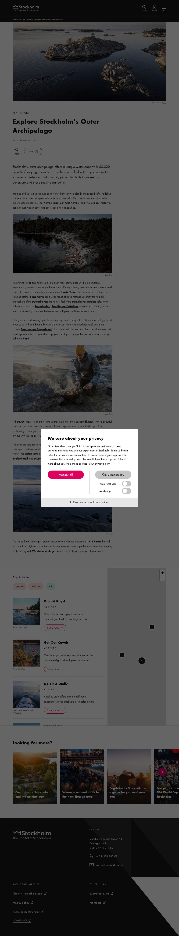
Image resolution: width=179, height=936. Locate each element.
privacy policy (102, 463)
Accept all (66, 474)
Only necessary (113, 474)
